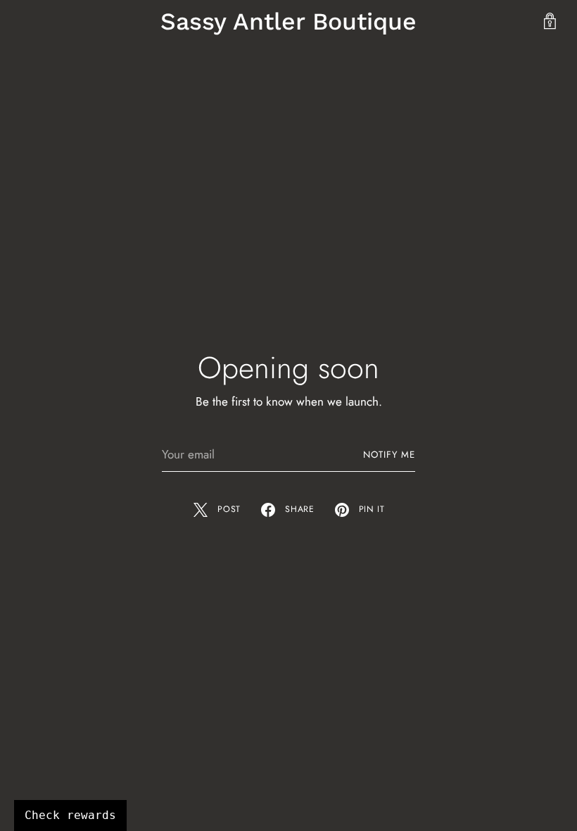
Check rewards (70, 815)
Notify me (389, 454)
